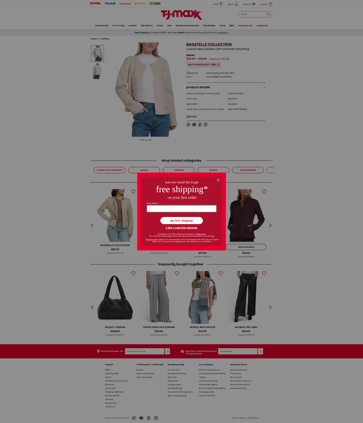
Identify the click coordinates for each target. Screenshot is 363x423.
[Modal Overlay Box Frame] (181, 211)
